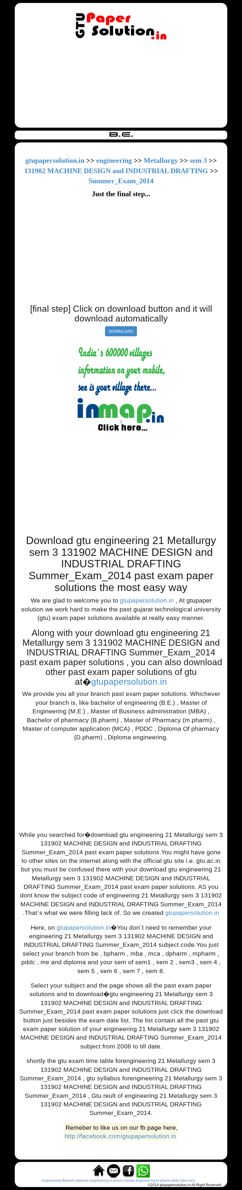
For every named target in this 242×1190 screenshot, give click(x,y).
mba (183, 1180)
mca (191, 1180)
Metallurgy (161, 160)
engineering (114, 160)
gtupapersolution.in (54, 160)
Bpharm (68, 1180)
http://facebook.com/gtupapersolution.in (120, 1136)
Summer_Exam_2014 (121, 181)
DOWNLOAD (121, 331)
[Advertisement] (121, 84)
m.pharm (163, 1180)
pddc (175, 1180)
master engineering (139, 1180)
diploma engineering (92, 1180)
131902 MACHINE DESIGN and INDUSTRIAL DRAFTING (117, 171)
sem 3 (198, 160)
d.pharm (116, 1180)
